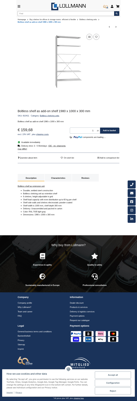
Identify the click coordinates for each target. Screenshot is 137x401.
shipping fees (79, 398)
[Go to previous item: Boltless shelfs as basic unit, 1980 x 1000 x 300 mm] (109, 27)
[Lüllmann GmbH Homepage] (68, 6)
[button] (112, 6)
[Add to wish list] (96, 37)
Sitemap (21, 344)
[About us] (105, 6)
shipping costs (42, 134)
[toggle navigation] (19, 6)
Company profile (25, 303)
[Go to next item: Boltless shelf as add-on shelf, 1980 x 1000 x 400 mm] (116, 27)
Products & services (79, 307)
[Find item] (116, 13)
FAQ (20, 316)
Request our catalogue (80, 320)
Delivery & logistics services (82, 311)
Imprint (10, 392)
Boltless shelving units (49, 116)
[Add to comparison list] (89, 37)
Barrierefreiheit (24, 336)
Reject (113, 391)
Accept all (113, 375)
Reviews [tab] (85, 178)
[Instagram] (132, 210)
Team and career (25, 311)
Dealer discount (76, 303)
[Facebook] (132, 202)
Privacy (19, 392)
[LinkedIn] (132, 219)
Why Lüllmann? (24, 307)
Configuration (113, 383)
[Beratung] (132, 184)
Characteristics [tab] (58, 178)
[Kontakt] (132, 193)
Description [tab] (31, 178)
